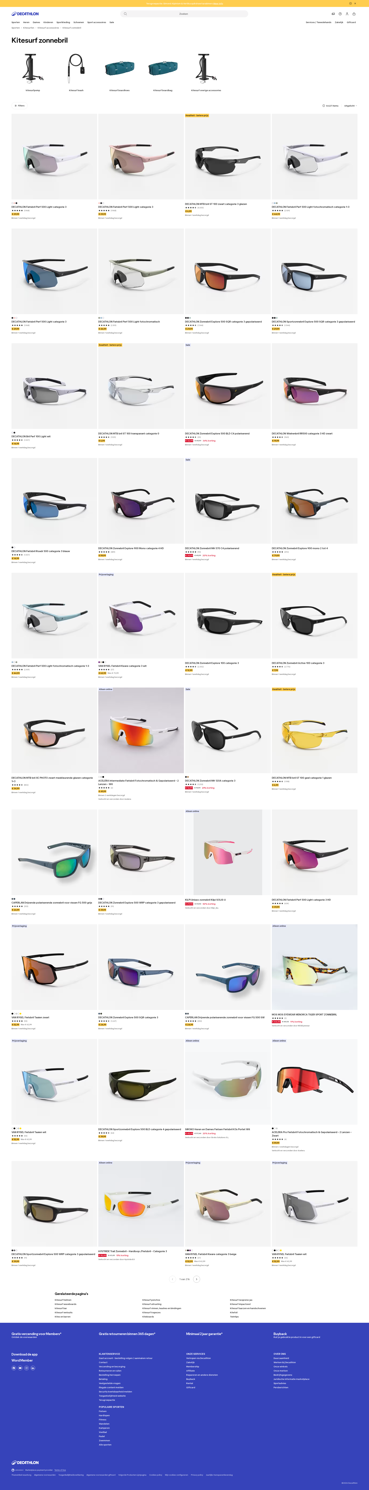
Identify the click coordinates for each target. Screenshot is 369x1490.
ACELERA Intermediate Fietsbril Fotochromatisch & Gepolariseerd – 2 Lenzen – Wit (138, 782)
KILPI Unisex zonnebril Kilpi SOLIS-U (205, 899)
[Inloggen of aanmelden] (347, 13)
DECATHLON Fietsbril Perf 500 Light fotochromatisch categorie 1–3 (310, 206)
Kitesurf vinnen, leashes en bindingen (161, 1308)
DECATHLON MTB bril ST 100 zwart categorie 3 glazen (216, 204)
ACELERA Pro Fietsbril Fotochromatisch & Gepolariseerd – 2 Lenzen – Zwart (312, 1134)
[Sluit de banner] (355, 3)
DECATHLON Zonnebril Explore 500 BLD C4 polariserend (217, 433)
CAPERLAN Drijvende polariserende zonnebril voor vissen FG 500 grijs (52, 902)
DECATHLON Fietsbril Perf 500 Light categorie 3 (39, 206)
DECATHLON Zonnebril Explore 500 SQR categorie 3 (128, 1017)
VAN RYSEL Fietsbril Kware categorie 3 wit (122, 665)
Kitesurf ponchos (151, 1300)
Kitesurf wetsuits (64, 1312)
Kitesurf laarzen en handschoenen (248, 1308)
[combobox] (350, 105)
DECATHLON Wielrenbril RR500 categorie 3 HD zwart (302, 433)
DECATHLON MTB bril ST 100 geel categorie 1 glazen (302, 777)
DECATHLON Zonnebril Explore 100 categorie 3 (212, 663)
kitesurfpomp (33, 90)
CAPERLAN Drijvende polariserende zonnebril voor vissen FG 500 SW (225, 1017)
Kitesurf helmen (63, 1300)
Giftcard (351, 22)
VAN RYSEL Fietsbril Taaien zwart (30, 1017)
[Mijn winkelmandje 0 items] (354, 13)
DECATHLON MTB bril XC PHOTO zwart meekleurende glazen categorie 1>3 (52, 779)
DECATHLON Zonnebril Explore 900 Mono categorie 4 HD (131, 548)
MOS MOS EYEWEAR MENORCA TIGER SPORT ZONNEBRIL (304, 1014)
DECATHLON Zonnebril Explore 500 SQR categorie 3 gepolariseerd (223, 321)
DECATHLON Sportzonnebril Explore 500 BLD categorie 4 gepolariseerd (139, 1129)
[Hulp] (340, 13)
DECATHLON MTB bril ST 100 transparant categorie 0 (128, 433)
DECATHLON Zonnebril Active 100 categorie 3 (298, 663)
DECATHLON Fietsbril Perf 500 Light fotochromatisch (129, 321)
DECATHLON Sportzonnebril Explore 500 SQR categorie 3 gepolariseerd (313, 321)
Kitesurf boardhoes (120, 90)
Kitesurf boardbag (162, 90)
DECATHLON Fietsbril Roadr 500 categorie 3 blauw (41, 551)
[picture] (54, 156)
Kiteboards (148, 1316)
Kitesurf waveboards (65, 1304)
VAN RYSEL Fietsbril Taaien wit (29, 1132)
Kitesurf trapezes (151, 1312)
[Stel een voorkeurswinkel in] (333, 13)
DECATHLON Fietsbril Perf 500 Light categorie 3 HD (301, 899)
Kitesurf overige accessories (206, 90)
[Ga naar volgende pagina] (196, 1279)
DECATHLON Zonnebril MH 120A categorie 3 (210, 780)
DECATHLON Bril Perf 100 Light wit (31, 436)
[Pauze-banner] (350, 3)
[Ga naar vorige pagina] (172, 1279)
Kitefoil (234, 1312)
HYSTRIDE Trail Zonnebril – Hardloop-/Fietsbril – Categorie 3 (132, 1251)
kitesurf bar (61, 1308)
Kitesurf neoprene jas (241, 1300)
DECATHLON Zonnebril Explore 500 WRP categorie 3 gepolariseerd (136, 902)
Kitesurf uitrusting (151, 1304)
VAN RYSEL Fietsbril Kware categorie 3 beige (210, 1254)
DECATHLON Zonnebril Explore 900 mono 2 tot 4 (300, 548)
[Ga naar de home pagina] (25, 14)
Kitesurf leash (76, 90)
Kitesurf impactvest (240, 1304)
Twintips (234, 1316)
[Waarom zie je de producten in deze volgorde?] (323, 105)
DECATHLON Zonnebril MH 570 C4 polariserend (212, 548)
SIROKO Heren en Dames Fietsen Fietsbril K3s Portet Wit (217, 1129)
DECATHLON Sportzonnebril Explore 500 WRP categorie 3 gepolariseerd (53, 1254)
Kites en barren (62, 1316)
